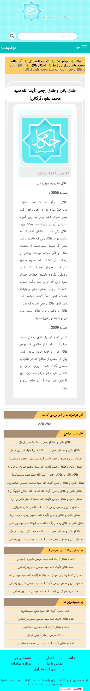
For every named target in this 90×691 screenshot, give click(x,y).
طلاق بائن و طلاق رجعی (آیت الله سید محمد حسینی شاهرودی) (44, 482)
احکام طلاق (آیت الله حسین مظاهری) (45, 626)
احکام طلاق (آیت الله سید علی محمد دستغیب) (45, 642)
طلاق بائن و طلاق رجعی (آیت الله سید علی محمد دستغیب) (45, 458)
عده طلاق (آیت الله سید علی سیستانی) (45, 610)
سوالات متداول (45, 669)
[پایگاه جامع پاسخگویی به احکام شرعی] (45, 12)
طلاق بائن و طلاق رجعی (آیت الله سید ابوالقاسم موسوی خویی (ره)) (44, 523)
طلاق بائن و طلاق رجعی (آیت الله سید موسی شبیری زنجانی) (45, 539)
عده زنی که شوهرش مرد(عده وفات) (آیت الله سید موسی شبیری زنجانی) (44, 575)
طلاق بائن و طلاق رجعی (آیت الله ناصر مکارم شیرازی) (45, 506)
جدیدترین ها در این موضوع (65, 550)
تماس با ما (55, 663)
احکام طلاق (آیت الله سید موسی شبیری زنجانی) (45, 558)
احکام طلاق (38, 65)
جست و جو (23, 658)
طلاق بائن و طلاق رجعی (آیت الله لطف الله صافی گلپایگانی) (45, 490)
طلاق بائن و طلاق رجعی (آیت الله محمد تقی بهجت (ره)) (45, 531)
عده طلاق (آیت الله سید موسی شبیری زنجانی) (45, 566)
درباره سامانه (21, 663)
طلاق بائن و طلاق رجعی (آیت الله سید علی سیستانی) (45, 474)
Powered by (71, 689)
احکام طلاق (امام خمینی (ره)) (45, 635)
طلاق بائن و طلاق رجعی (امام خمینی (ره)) (45, 442)
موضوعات (8, 47)
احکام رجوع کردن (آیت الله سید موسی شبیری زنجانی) (45, 591)
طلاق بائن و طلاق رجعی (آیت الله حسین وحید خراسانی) (45, 514)
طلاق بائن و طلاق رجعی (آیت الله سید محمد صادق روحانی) (45, 466)
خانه (78, 61)
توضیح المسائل (38, 61)
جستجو (12, 36)
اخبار (50, 658)
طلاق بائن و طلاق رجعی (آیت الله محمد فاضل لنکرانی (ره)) (45, 498)
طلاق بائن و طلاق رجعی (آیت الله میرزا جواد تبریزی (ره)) (45, 450)
